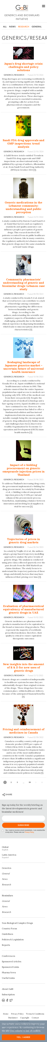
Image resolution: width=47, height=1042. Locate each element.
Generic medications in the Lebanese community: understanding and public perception (23, 207)
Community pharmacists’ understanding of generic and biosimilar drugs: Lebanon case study (23, 284)
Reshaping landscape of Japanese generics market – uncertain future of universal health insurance (23, 367)
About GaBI (7, 989)
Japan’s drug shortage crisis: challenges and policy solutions (23, 67)
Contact (35, 1018)
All (5, 27)
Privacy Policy (29, 832)
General (37, 27)
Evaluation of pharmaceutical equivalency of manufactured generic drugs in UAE (23, 609)
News (12, 27)
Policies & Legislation (13, 939)
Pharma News (9, 972)
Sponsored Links (10, 967)
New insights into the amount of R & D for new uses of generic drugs (23, 667)
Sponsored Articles (11, 961)
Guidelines (7, 934)
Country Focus (9, 928)
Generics (6, 868)
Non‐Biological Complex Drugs (17, 923)
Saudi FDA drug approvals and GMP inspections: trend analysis (23, 143)
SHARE (8, 794)
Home (6, 1014)
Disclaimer (13, 1018)
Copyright (24, 1018)
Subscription (8, 994)
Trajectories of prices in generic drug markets (23, 540)
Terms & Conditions (35, 1014)
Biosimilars (7, 895)
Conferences (8, 956)
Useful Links (8, 978)
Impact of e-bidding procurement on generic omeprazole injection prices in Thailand (24, 469)
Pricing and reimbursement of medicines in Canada (23, 730)
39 (30, 782)
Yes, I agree (23, 1037)
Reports (6, 945)
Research (23, 27)
